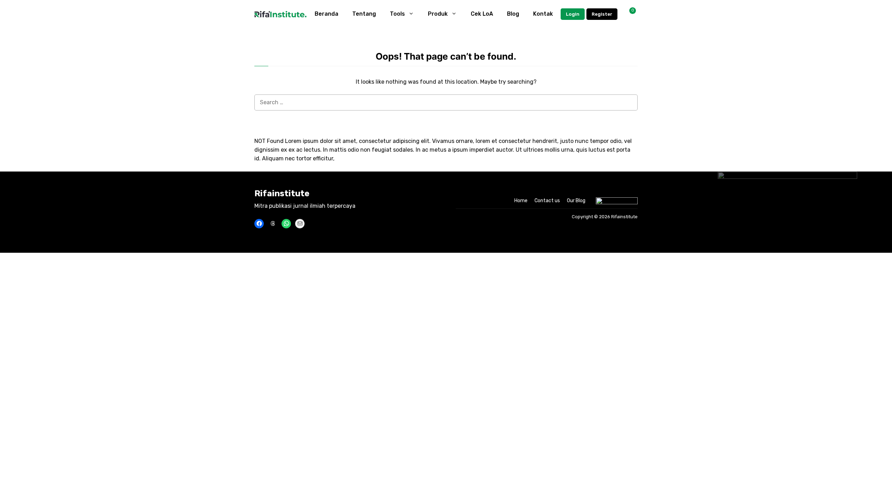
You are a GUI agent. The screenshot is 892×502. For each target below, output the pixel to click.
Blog (513, 13)
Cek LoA (482, 13)
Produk (438, 13)
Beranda (326, 13)
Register (602, 14)
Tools (397, 13)
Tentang (364, 13)
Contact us (547, 201)
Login (572, 14)
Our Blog (576, 201)
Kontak (543, 13)
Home (521, 201)
